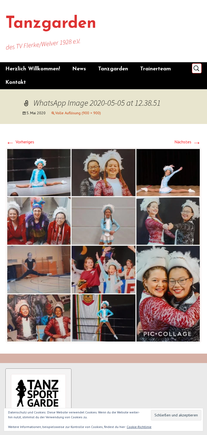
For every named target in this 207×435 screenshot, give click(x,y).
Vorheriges (20, 141)
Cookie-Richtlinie (139, 427)
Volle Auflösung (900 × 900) (78, 113)
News (79, 69)
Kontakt (15, 82)
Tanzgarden (113, 69)
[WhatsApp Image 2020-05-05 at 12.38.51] (103, 244)
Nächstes (187, 141)
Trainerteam (155, 69)
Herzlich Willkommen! (32, 69)
